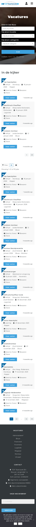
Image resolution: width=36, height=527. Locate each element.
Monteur (24, 253)
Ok (15, 524)
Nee (20, 524)
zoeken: (5, 57)
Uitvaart (18, 457)
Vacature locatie (9, 32)
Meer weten (10, 98)
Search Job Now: (9, 25)
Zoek (18, 52)
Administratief (18, 435)
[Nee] (33, 520)
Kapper (12, 87)
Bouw (17, 136)
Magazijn (25, 400)
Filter (6, 165)
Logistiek (7, 113)
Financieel (18, 442)
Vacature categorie (10, 40)
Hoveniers (22, 276)
